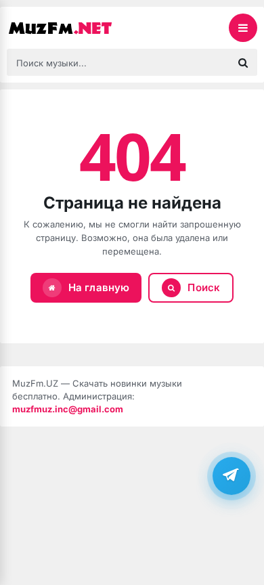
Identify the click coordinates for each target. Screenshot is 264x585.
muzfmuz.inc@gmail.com (67, 409)
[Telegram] (231, 476)
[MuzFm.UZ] (74, 28)
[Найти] (243, 62)
